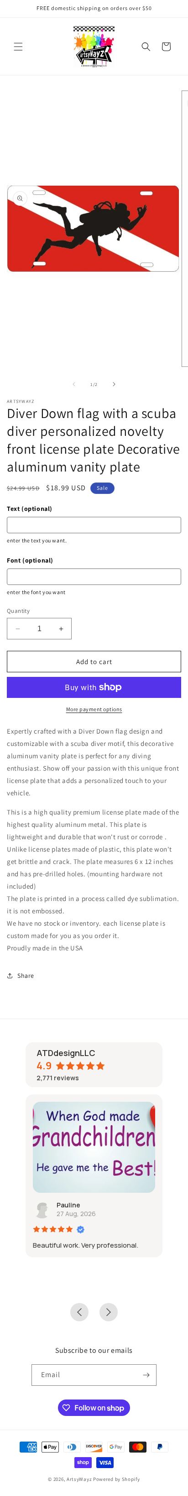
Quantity (18, 611)
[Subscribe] (146, 1375)
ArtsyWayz (79, 1479)
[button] (18, 47)
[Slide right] (114, 384)
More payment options (94, 709)
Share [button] (25, 975)
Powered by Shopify (116, 1479)
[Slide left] (74, 384)
